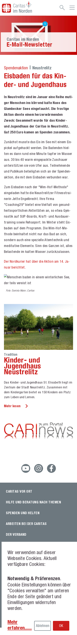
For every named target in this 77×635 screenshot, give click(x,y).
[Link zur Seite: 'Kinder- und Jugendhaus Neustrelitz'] (38, 327)
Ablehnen (42, 625)
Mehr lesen (12, 406)
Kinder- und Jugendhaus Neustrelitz (22, 365)
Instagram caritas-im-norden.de (38, 468)
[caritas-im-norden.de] (23, 7)
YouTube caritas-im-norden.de (25, 468)
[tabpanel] (38, 35)
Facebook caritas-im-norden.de (51, 468)
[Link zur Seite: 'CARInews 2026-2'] (38, 431)
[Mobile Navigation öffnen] (72, 9)
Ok (61, 625)
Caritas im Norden (23, 39)
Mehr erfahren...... (20, 625)
